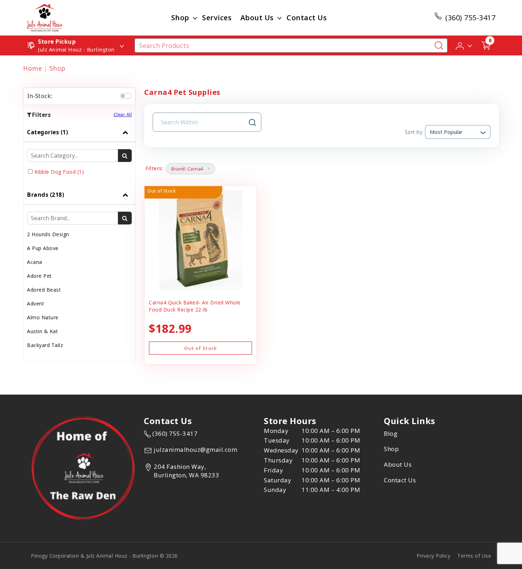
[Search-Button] (439, 45)
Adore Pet (39, 275)
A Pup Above (43, 248)
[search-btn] (125, 155)
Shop (180, 17)
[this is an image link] (83, 468)
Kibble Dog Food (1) (59, 171)
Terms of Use (474, 555)
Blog (390, 433)
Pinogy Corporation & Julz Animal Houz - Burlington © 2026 (104, 555)
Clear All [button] (123, 114)
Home (32, 68)
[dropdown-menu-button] (195, 17)
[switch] (125, 96)
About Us (257, 17)
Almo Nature (43, 317)
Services (217, 17)
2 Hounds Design (48, 234)
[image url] (45, 17)
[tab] (79, 154)
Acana (34, 262)
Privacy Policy (433, 555)
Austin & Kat (42, 331)
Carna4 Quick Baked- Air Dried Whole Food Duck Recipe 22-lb (195, 306)
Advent (35, 303)
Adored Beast (44, 289)
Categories (47, 132)
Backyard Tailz (45, 345)
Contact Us (307, 17)
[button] (464, 45)
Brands (45, 195)
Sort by (413, 132)
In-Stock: (40, 96)
